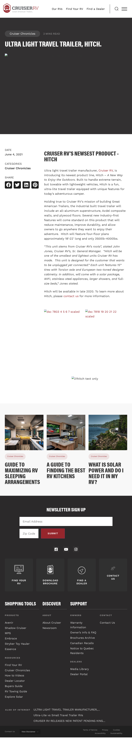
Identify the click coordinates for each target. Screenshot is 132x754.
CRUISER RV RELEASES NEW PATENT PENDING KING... (69, 720)
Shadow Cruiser (15, 628)
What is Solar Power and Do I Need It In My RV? (106, 473)
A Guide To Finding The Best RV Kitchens (66, 470)
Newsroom (49, 628)
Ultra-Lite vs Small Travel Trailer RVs (58, 715)
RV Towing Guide (16, 691)
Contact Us (113, 577)
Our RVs (57, 8)
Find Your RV (74, 8)
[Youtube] (66, 549)
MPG (8, 633)
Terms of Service (90, 730)
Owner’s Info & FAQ (83, 632)
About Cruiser (51, 622)
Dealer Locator (15, 680)
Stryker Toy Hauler (17, 643)
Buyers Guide (14, 686)
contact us (71, 296)
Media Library (79, 669)
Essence (10, 649)
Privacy (105, 730)
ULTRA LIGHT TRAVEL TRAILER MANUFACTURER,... (66, 709)
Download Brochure (50, 582)
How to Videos (14, 675)
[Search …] (116, 9)
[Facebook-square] (56, 549)
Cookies (116, 730)
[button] (8, 185)
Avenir (9, 622)
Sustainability (116, 733)
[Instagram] (76, 549)
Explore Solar (14, 696)
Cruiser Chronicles (22, 33)
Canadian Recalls (82, 643)
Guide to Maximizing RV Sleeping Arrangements (22, 473)
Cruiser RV (106, 170)
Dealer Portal (79, 674)
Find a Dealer (96, 8)
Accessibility (100, 733)
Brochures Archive (82, 637)
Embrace (11, 638)
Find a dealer (81, 582)
